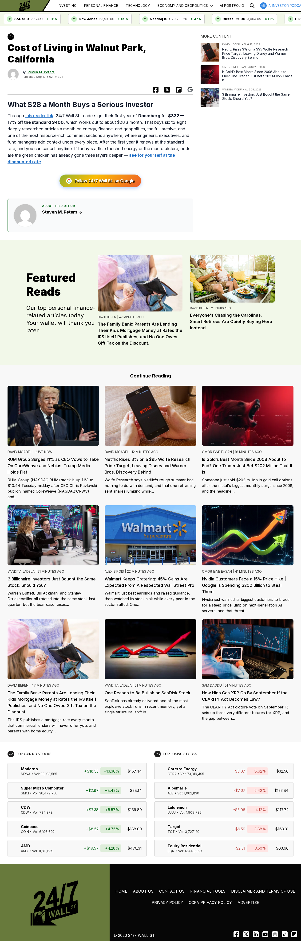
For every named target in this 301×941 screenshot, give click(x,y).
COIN (25, 832)
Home (121, 891)
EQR (171, 851)
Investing (67, 6)
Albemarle (177, 788)
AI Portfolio (232, 6)
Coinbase (30, 826)
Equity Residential (184, 846)
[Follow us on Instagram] (275, 934)
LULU (172, 812)
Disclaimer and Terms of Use (263, 891)
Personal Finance (101, 6)
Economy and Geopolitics (183, 6)
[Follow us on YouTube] (265, 934)
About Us (143, 891)
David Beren (107, 317)
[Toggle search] (252, 5)
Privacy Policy (167, 902)
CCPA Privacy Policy (210, 902)
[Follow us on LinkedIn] (256, 934)
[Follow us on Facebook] (236, 934)
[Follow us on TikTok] (285, 934)
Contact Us (172, 891)
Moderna (29, 768)
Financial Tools (208, 891)
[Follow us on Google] (190, 90)
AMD (25, 846)
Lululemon (177, 807)
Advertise (248, 902)
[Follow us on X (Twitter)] (246, 934)
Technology (138, 6)
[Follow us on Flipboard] (179, 90)
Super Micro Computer (42, 788)
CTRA (172, 774)
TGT (171, 832)
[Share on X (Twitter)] (167, 90)
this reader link (39, 115)
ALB (171, 793)
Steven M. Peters (41, 72)
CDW (26, 807)
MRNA (25, 774)
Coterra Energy (182, 768)
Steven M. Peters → (62, 212)
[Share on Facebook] (155, 90)
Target (174, 826)
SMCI (25, 793)
